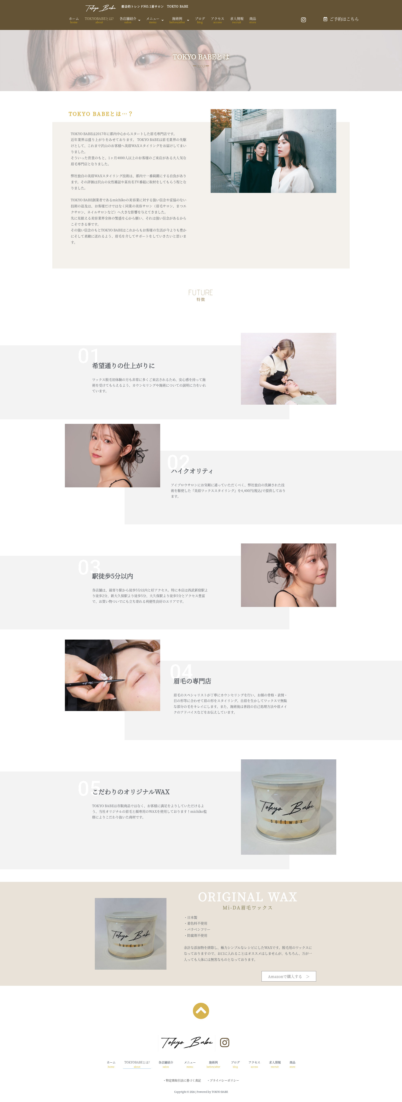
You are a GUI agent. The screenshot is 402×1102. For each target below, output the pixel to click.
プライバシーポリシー (224, 1080)
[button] (130, 20)
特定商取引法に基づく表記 (183, 1080)
